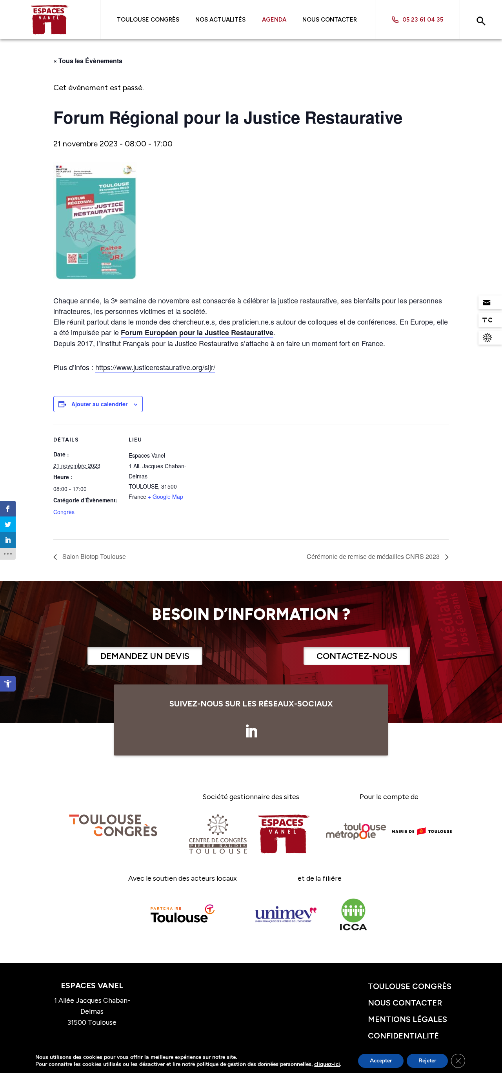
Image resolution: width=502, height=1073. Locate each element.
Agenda (274, 19)
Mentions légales (407, 1019)
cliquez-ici (327, 1064)
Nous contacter (329, 19)
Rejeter (427, 1060)
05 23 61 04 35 (422, 19)
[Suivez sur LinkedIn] (251, 731)
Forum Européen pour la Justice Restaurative (197, 332)
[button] (8, 684)
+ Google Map (165, 496)
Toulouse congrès (409, 986)
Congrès (64, 512)
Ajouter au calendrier (99, 404)
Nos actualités (220, 19)
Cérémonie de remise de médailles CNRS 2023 (374, 556)
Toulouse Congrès (148, 19)
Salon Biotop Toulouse (93, 556)
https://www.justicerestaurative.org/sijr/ (155, 367)
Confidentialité (403, 1035)
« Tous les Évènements (87, 60)
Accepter (381, 1060)
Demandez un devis (144, 656)
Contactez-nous (356, 656)
